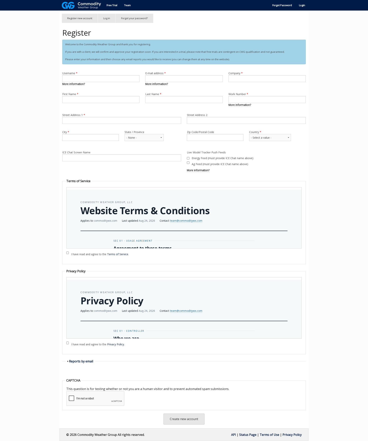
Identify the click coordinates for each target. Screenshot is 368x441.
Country (255, 132)
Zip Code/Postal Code (200, 132)
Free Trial (112, 5)
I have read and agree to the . (100, 254)
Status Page (247, 435)
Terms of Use (269, 435)
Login (302, 5)
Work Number (238, 94)
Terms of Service (117, 254)
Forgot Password (282, 5)
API (233, 435)
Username (69, 73)
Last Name (153, 94)
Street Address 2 (197, 115)
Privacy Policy (115, 344)
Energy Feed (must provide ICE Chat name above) (222, 158)
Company (235, 73)
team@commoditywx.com (186, 220)
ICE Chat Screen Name (76, 152)
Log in (106, 18)
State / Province (134, 132)
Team (127, 5)
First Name (70, 94)
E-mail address (155, 73)
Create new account (184, 419)
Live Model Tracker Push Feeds (206, 152)
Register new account (82, 19)
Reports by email (81, 361)
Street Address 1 (73, 115)
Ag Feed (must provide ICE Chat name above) (220, 164)
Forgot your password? (134, 18)
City (65, 132)
